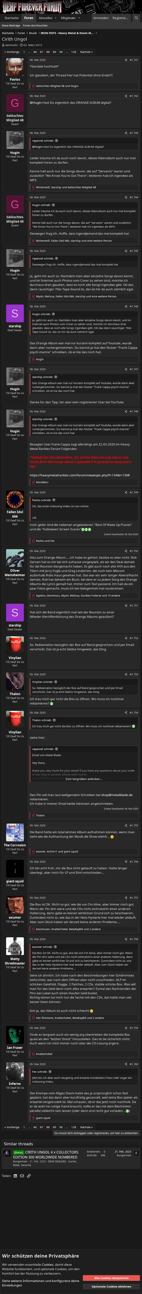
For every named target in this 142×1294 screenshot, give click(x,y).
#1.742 (134, 96)
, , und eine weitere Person (74, 240)
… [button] (29, 52)
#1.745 (134, 251)
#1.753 (134, 674)
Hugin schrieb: (41, 205)
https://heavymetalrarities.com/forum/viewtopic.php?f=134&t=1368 (80, 475)
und (57, 86)
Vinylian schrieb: (42, 682)
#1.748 (134, 411)
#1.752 (134, 638)
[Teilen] (126, 60)
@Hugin (36, 102)
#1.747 (134, 369)
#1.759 (134, 1028)
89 (54, 52)
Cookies (47, 1264)
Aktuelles (45, 18)
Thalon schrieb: (42, 720)
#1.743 (134, 133)
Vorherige (13, 52)
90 (61, 52)
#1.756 (134, 861)
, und (66, 187)
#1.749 (134, 492)
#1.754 (134, 712)
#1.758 (134, 939)
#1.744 (134, 197)
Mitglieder (68, 18)
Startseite (12, 18)
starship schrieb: (42, 377)
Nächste (85, 52)
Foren (28, 18)
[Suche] (136, 18)
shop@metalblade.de (117, 795)
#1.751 (134, 605)
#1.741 (134, 60)
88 (48, 52)
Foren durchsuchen (35, 25)
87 (41, 52)
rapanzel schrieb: (43, 140)
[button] (55, 18)
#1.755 (134, 825)
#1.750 (134, 551)
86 (35, 52)
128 (73, 52)
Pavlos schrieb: (41, 500)
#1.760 (134, 1064)
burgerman (20, 1161)
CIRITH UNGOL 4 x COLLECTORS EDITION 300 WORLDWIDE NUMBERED (45, 1155)
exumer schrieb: (42, 947)
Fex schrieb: (39, 1071)
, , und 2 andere (68, 929)
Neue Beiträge (11, 25)
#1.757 (134, 897)
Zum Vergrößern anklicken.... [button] (84, 779)
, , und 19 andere (78, 595)
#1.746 (134, 306)
